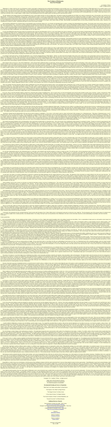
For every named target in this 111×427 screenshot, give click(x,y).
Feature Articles (55, 419)
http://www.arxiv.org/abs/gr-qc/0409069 (55, 409)
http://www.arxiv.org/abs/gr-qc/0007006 (55, 406)
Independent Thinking (55, 412)
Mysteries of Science (55, 415)
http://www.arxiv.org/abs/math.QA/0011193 (55, 404)
